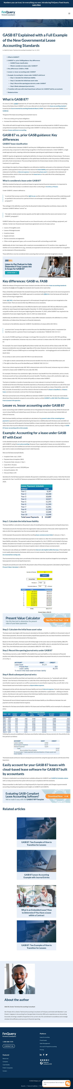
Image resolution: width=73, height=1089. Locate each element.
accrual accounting (23, 444)
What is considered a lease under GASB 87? (24, 66)
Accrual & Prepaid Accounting (48, 1046)
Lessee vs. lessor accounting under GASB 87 (22, 72)
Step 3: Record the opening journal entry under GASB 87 (28, 83)
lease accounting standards (57, 285)
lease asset (43, 172)
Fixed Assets (43, 1040)
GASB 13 (62, 108)
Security (23, 1086)
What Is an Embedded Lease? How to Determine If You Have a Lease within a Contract (36, 913)
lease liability (42, 169)
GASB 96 (54, 778)
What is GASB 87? (13, 57)
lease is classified (54, 389)
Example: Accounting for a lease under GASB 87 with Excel (26, 75)
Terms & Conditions (32, 1086)
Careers (5, 1071)
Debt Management (45, 1043)
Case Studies (6, 1064)
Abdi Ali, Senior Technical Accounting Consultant (18, 50)
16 (46, 294)
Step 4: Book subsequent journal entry (22, 86)
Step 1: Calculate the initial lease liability (23, 78)
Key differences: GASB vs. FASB (18, 68)
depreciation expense (37, 685)
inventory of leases (52, 186)
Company (5, 1061)
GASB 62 (5, 111)
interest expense (23, 172)
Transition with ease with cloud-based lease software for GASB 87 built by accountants (35, 89)
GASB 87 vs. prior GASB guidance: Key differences (24, 60)
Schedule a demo (62, 778)
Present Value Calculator (10, 567)
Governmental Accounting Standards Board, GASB (27, 108)
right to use (32, 196)
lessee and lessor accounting (17, 130)
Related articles (13, 92)
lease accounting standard (58, 106)
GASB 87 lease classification (19, 63)
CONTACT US (8, 1046)
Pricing (42, 1049)
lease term (37, 174)
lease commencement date (44, 535)
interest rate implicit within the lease (47, 550)
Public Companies (8, 1068)
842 (9, 300)
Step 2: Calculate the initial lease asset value (24, 80)
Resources (5, 1058)
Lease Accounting (44, 1037)
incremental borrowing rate (11, 554)
